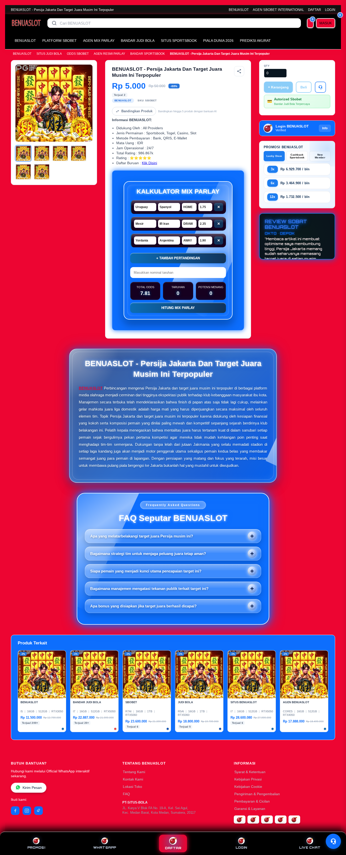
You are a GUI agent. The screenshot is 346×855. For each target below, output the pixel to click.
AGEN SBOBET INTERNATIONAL (278, 10)
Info (325, 128)
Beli (303, 87)
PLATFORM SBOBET (59, 41)
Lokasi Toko (132, 787)
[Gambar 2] (42, 153)
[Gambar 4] (78, 153)
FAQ (126, 794)
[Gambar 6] (42, 172)
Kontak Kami (133, 779)
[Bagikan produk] (239, 71)
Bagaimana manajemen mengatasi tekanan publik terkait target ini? (149, 588)
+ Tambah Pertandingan (178, 258)
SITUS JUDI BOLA (49, 53)
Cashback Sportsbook (297, 156)
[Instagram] (27, 810)
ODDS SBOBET (78, 53)
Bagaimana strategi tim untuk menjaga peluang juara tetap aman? (148, 553)
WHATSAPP (104, 847)
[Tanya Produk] (320, 87)
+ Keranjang (278, 87)
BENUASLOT (239, 10)
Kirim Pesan (32, 788)
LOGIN (330, 10)
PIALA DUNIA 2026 (218, 41)
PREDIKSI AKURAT (255, 41)
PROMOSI (36, 847)
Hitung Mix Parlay (178, 308)
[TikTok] (38, 810)
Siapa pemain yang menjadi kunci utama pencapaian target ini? (145, 571)
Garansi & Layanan (249, 809)
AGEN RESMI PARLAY (109, 53)
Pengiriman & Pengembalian (257, 794)
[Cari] (54, 23)
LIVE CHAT (309, 847)
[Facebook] (15, 810)
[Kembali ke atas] (334, 829)
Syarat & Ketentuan (249, 772)
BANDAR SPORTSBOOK (147, 53)
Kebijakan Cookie (248, 787)
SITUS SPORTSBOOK (179, 41)
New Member (320, 156)
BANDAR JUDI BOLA (138, 41)
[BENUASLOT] (26, 23)
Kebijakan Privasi (248, 779)
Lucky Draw (274, 156)
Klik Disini (149, 163)
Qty (267, 65)
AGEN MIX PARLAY (98, 41)
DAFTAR (314, 10)
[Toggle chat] (333, 841)
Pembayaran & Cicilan (252, 801)
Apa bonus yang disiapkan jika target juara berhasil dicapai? (143, 606)
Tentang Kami (134, 772)
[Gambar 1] (23, 153)
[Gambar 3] (60, 153)
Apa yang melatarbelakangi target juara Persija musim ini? (141, 536)
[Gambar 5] (23, 172)
